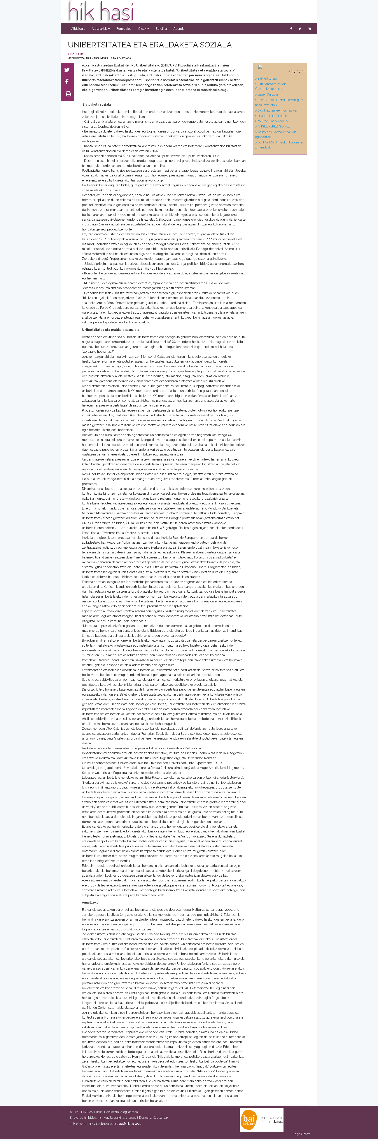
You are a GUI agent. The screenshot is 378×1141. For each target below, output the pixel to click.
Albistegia (78, 28)
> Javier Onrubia (266, 94)
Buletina (161, 28)
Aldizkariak (100, 28)
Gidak (142, 28)
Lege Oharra (301, 1134)
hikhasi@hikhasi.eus (127, 1123)
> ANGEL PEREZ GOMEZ (272, 126)
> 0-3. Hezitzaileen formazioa (276, 110)
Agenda (178, 28)
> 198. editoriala (266, 78)
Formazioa (123, 28)
